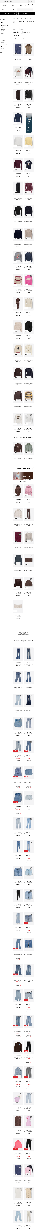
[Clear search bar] (32, 10)
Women (4, 5)
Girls (18, 18)
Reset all (25, 39)
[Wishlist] (29, 5)
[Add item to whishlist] (20, 45)
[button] (20, 21)
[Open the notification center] (25, 5)
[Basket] (33, 5)
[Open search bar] (18, 10)
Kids (13, 5)
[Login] (21, 5)
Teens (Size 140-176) (26, 18)
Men (9, 5)
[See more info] (18, 63)
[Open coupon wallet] (17, 5)
